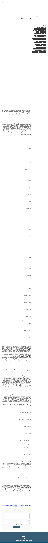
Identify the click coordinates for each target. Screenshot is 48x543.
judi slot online (44, 33)
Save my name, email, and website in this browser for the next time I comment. (17, 524)
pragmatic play (37, 36)
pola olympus (44, 36)
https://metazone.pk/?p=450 (21, 378)
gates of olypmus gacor (36, 30)
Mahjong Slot (35, 33)
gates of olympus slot (43, 30)
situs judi (45, 39)
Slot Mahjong (44, 47)
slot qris (41, 50)
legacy (40, 33)
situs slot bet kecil (36, 39)
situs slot (41, 39)
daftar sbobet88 (39, 27)
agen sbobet (44, 27)
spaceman (37, 50)
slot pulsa (44, 50)
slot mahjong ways (39, 47)
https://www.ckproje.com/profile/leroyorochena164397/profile (22, 356)
